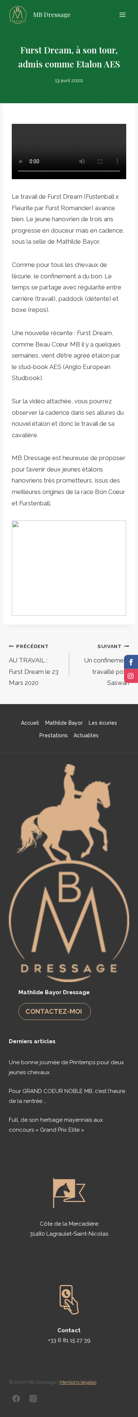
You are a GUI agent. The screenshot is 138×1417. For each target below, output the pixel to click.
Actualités (86, 735)
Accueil (30, 723)
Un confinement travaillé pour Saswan (106, 664)
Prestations (53, 735)
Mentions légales (78, 1382)
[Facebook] (16, 1398)
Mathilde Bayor (64, 723)
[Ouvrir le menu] (122, 14)
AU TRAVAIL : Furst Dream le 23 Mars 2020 (34, 664)
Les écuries (103, 723)
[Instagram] (33, 1398)
